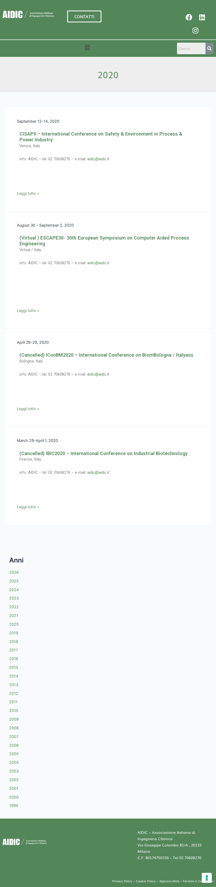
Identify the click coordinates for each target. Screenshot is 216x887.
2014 (13, 676)
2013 (13, 684)
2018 (13, 641)
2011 (13, 702)
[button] (87, 47)
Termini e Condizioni (198, 881)
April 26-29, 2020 (33, 342)
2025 (14, 581)
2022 (14, 607)
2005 (14, 753)
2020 (14, 624)
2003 (14, 771)
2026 (14, 572)
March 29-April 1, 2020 (37, 440)
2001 (13, 788)
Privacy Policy (122, 881)
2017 (13, 650)
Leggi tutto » (28, 193)
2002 (14, 780)
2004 (14, 762)
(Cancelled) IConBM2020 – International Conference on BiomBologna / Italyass (106, 355)
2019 (13, 633)
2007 (13, 736)
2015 (13, 667)
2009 (14, 719)
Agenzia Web (169, 881)
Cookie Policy (146, 881)
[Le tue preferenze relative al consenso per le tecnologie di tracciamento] (207, 878)
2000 (14, 797)
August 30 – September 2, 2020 (45, 225)
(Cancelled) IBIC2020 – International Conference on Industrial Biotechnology (103, 453)
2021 (13, 615)
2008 (14, 728)
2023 (14, 598)
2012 (13, 693)
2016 (13, 658)
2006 (14, 745)
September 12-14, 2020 (38, 121)
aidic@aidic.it (98, 159)
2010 (13, 710)
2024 (14, 589)
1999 (13, 805)
